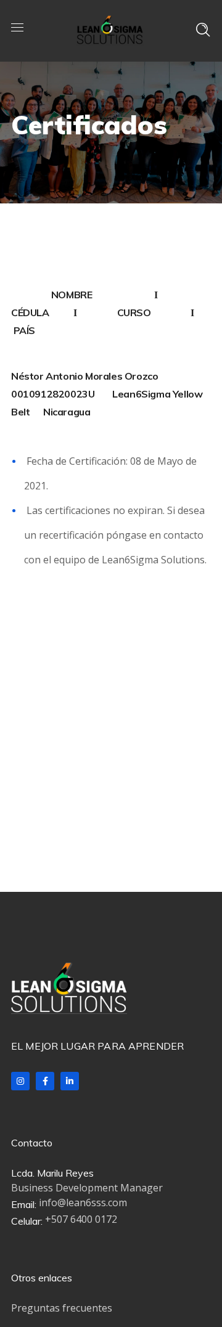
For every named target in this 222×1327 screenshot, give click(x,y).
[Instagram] (20, 1081)
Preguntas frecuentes (61, 1308)
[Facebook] (45, 1081)
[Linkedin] (69, 1081)
